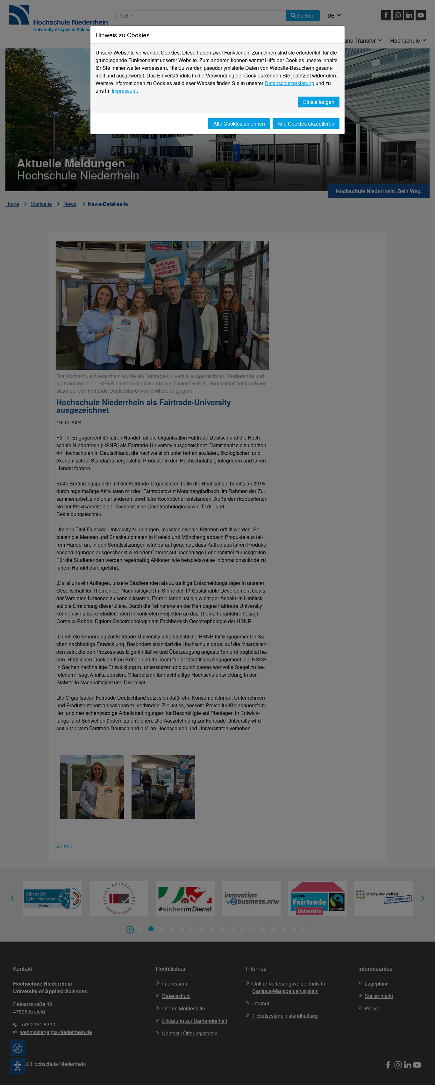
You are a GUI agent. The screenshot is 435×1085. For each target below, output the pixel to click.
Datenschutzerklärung (289, 83)
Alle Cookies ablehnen (239, 123)
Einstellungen (318, 102)
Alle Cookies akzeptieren (306, 123)
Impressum (124, 90)
